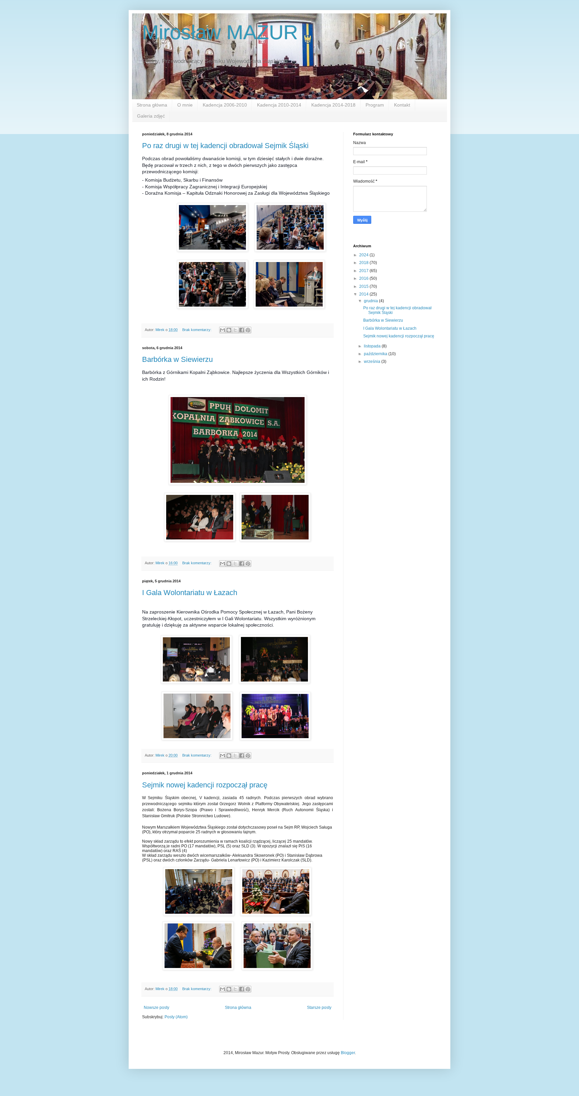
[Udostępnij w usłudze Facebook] (241, 330)
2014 (364, 294)
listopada (373, 346)
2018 (364, 262)
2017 (364, 270)
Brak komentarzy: (197, 330)
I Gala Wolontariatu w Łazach (189, 592)
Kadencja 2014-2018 (333, 105)
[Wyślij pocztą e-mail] (222, 330)
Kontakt (402, 105)
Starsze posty (319, 1007)
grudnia (371, 301)
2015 (364, 286)
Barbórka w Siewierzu (177, 359)
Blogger (348, 1052)
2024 (364, 255)
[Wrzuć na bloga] (229, 330)
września (372, 361)
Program (375, 105)
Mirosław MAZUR (220, 32)
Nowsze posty (156, 1007)
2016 (364, 278)
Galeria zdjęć (151, 116)
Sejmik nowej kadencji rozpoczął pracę (204, 785)
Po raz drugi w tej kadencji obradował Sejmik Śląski (225, 145)
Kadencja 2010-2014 (279, 105)
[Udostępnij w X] (235, 330)
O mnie (185, 105)
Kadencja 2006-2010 (225, 105)
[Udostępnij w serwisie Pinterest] (248, 330)
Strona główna (152, 105)
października (376, 353)
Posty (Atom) (176, 1017)
